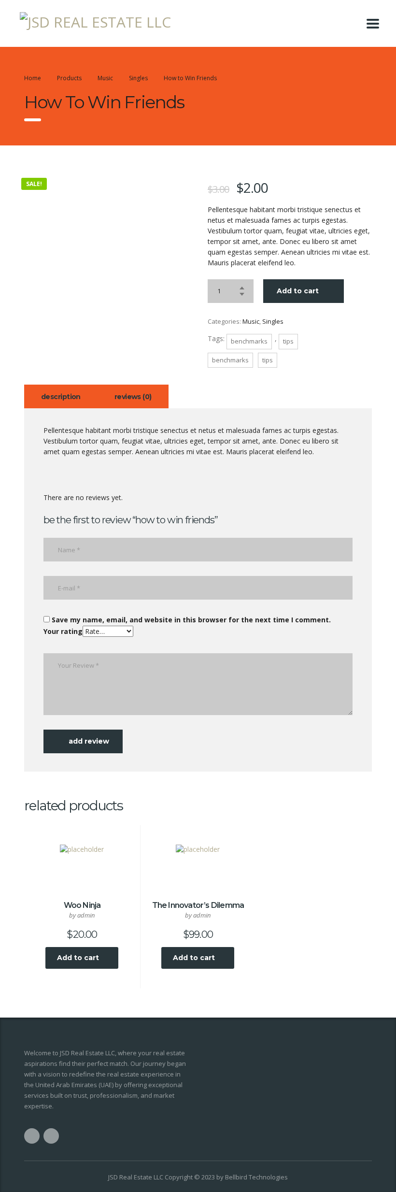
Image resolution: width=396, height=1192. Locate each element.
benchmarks (249, 341)
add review (89, 741)
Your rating (63, 631)
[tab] (61, 396)
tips (288, 341)
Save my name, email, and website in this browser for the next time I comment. (191, 620)
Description (61, 396)
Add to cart (298, 291)
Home (32, 78)
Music (250, 321)
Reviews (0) (133, 396)
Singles (272, 321)
